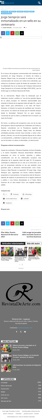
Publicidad (18, 413)
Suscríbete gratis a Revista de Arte (31, 411)
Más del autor (33, 243)
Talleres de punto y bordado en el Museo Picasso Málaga (6, 259)
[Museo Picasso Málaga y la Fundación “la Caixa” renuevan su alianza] (21, 251)
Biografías (20, 11)
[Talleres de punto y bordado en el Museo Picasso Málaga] (7, 251)
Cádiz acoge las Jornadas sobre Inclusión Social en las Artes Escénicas (31, 234)
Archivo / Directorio (8, 413)
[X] (21, 332)
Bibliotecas (12, 11)
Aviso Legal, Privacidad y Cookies (11, 411)
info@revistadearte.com (25, 328)
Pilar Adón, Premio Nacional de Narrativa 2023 (9, 234)
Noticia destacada (6, 13)
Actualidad (8, 8)
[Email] (22, 33)
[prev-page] (20, 265)
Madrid (32, 11)
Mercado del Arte (6, 401)
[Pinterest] (12, 33)
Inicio (2, 8)
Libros (26, 11)
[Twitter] (8, 33)
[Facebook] (3, 33)
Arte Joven (4, 398)
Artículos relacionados (13, 243)
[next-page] (22, 265)
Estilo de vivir (5, 395)
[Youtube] (25, 332)
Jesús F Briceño (7, 27)
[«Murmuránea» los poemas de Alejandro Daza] (34, 251)
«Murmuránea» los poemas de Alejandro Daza (34, 259)
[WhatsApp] (17, 33)
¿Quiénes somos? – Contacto (31, 413)
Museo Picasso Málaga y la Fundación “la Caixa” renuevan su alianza (21, 259)
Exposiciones (5, 389)
